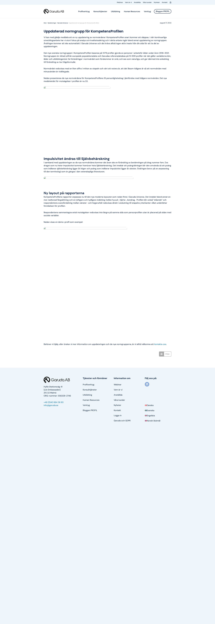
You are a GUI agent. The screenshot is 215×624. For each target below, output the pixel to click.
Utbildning (115, 11)
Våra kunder (147, 2)
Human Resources (132, 11)
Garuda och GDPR (122, 420)
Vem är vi (128, 2)
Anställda (137, 2)
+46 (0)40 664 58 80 (53, 402)
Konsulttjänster (100, 11)
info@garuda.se (51, 405)
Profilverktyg (84, 11)
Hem (45, 23)
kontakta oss (160, 344)
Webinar (120, 2)
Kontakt (164, 2)
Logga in (117, 415)
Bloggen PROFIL (90, 410)
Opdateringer (52, 23)
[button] (165, 354)
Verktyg (147, 11)
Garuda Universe (62, 23)
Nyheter (157, 2)
